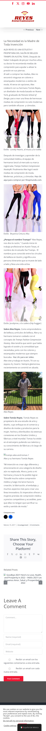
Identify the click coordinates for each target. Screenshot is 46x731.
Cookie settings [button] (10, 725)
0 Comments (34, 525)
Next (38, 29)
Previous (30, 29)
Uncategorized (22, 525)
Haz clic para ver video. (23, 357)
